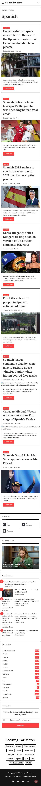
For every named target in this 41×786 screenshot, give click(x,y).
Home (5, 10)
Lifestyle (6, 687)
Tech (4, 677)
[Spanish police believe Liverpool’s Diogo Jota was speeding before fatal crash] (20, 131)
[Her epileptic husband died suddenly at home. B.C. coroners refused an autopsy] (7, 604)
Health (5, 667)
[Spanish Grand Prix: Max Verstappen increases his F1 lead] (20, 481)
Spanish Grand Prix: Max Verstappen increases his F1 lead (20, 459)
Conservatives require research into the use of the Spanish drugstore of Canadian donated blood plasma (20, 39)
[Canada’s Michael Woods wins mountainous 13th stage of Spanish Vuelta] (20, 428)
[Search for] (38, 3)
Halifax (5, 697)
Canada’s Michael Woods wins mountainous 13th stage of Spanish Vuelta (19, 415)
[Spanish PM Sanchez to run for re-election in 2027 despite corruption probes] (20, 197)
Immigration (7, 684)
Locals (5, 691)
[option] (20, 557)
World (6, 164)
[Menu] (3, 3)
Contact (8, 776)
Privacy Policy (16, 776)
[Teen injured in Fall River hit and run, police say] (7, 633)
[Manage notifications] (36, 781)
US (4, 681)
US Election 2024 (9, 650)
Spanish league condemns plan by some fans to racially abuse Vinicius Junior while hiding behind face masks (20, 367)
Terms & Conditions (29, 776)
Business (6, 674)
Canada (5, 657)
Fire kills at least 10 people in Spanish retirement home (16, 302)
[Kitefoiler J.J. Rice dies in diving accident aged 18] (7, 593)
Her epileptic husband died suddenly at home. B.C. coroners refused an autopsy (26, 601)
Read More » (9, 88)
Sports (6, 99)
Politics (6, 28)
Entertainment (8, 671)
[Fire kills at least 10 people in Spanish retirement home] (20, 323)
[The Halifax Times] (13, 2)
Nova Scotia (7, 694)
